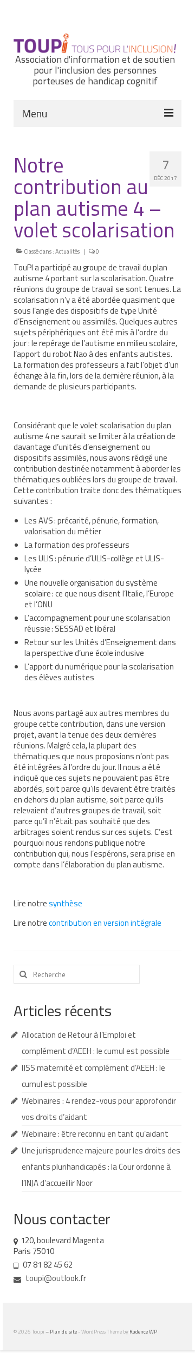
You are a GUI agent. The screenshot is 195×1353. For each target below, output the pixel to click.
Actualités (67, 251)
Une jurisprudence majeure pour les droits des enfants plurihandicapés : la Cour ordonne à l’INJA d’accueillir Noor (101, 1166)
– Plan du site (62, 1332)
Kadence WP (143, 1332)
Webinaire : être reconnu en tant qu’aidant (95, 1134)
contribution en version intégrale (105, 923)
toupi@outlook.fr (55, 1278)
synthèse (65, 903)
